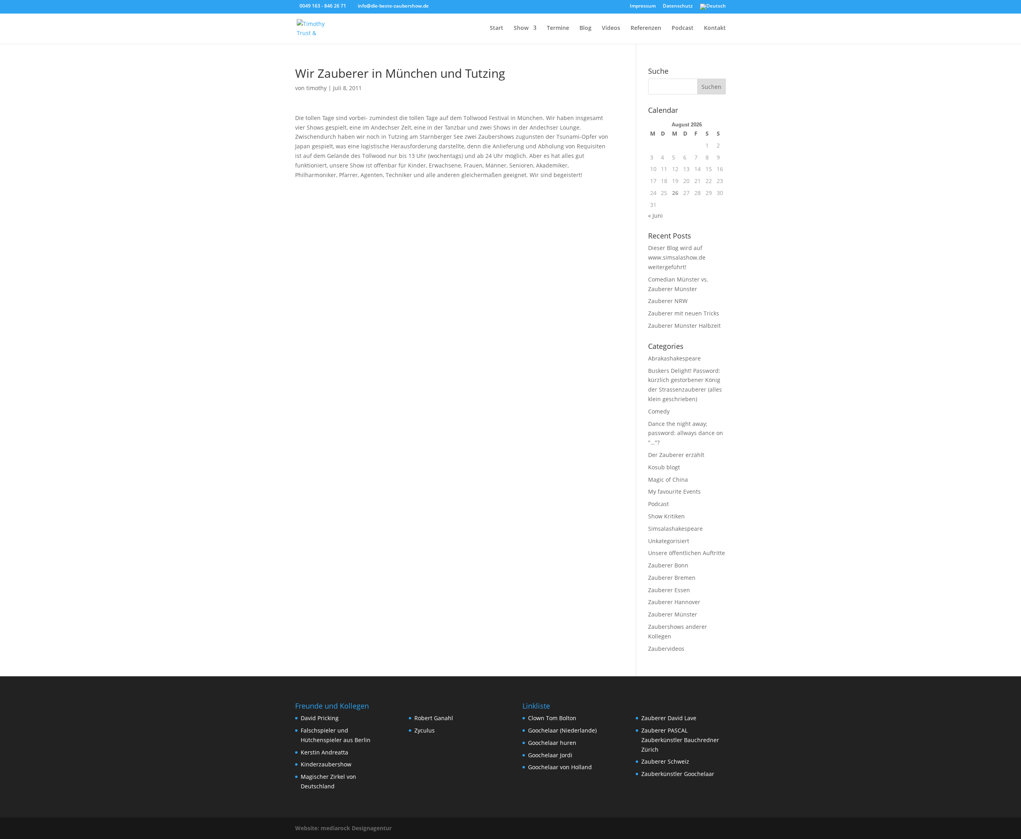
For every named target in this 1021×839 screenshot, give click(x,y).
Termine (558, 28)
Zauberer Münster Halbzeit (684, 325)
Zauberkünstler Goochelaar (677, 774)
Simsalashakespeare (675, 528)
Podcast (683, 28)
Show (521, 28)
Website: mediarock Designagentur (343, 828)
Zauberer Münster (672, 614)
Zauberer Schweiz (665, 761)
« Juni (655, 215)
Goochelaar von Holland (560, 767)
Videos (611, 28)
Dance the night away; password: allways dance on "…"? (685, 433)
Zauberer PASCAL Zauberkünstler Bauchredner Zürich (680, 740)
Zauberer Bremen (672, 577)
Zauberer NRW (668, 301)
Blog (585, 28)
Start (496, 28)
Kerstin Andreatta (324, 752)
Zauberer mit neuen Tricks (683, 313)
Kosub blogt (664, 467)
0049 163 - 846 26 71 (323, 5)
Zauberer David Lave (668, 718)
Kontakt (715, 28)
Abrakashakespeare (674, 358)
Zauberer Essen (669, 590)
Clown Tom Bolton (552, 718)
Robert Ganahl (433, 718)
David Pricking (320, 718)
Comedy (659, 411)
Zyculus (424, 730)
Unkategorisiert (668, 541)
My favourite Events (674, 491)
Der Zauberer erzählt (676, 455)
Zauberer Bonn (668, 565)
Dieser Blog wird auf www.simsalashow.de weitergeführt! (677, 257)
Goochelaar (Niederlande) (562, 730)
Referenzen (646, 28)
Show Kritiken (666, 516)
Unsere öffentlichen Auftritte (686, 553)
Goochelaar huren (552, 742)
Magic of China (668, 479)
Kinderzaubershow (326, 764)
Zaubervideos (666, 648)
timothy (316, 88)
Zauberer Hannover (674, 602)
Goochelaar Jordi (550, 755)
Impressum (643, 6)
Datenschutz (678, 6)
